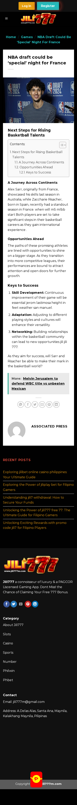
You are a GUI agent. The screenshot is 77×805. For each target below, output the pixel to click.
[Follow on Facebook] (6, 604)
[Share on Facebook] (27, 404)
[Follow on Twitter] (13, 604)
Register (48, 6)
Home (11, 37)
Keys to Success (38, 172)
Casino (8, 643)
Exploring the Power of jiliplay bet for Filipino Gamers (38, 487)
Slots (7, 634)
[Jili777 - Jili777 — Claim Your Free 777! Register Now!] (38, 19)
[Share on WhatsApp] (20, 404)
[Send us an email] (21, 604)
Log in (26, 6)
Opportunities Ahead (36, 167)
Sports (8, 652)
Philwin (9, 671)
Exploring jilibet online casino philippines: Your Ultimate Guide (35, 474)
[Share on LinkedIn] (56, 404)
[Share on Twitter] (35, 404)
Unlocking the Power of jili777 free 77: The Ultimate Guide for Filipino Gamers (36, 512)
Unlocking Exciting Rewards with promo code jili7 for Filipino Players (35, 525)
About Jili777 (13, 625)
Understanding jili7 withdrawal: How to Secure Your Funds (33, 499)
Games (27, 37)
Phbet (8, 680)
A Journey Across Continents (41, 162)
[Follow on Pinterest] (28, 604)
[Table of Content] (62, 145)
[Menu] (6, 19)
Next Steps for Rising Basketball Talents (37, 154)
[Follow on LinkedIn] (35, 604)
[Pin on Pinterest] (49, 404)
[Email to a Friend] (42, 404)
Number (10, 662)
